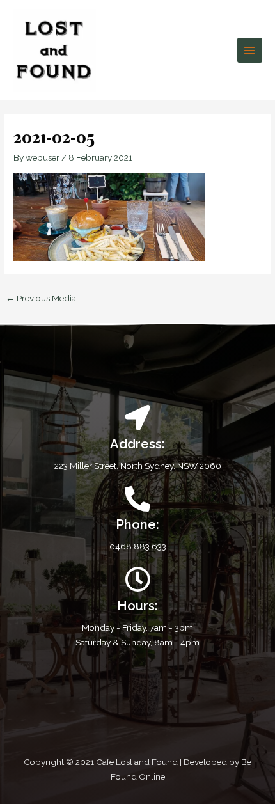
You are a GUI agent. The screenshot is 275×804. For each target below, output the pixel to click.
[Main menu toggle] (249, 50)
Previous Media (41, 298)
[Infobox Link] (137, 520)
